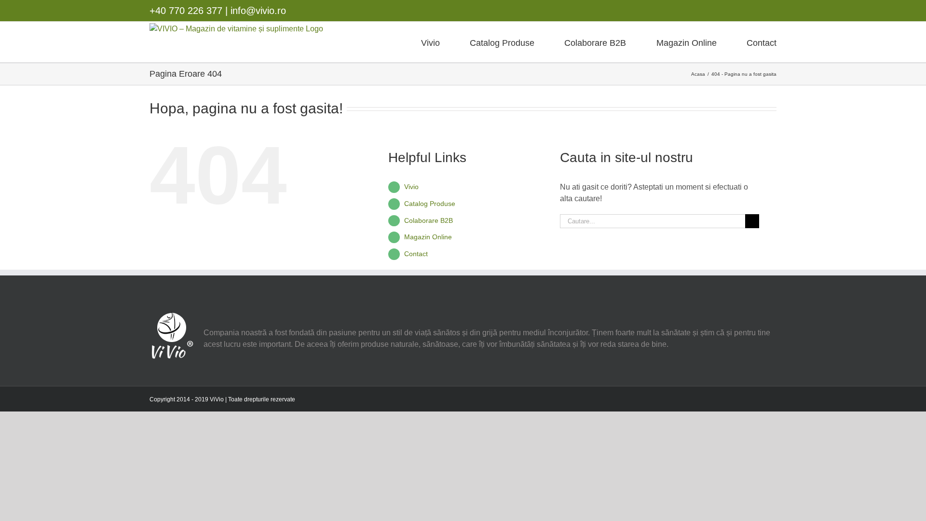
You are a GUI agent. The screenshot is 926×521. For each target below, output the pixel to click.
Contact (416, 254)
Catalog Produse (429, 203)
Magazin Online (428, 237)
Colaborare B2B (428, 220)
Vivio (411, 187)
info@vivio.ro (258, 10)
